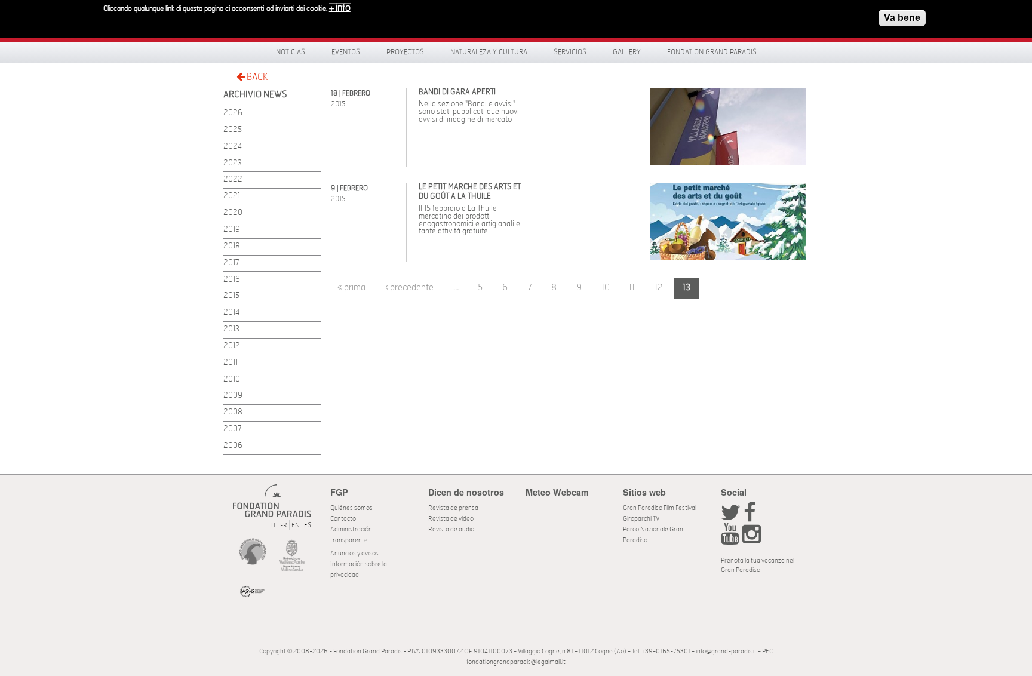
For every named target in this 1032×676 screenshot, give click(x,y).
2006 (232, 446)
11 (632, 287)
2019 (231, 229)
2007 (232, 429)
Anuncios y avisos (354, 553)
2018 (231, 246)
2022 (232, 179)
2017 (231, 263)
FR (283, 525)
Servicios (570, 52)
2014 (231, 313)
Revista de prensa (453, 508)
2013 (231, 329)
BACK (256, 77)
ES (307, 525)
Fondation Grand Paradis (712, 52)
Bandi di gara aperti (457, 92)
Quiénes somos (351, 508)
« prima (351, 287)
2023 (232, 163)
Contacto (343, 518)
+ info (340, 8)
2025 (232, 130)
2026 (232, 113)
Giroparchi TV (641, 518)
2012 (231, 346)
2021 (231, 196)
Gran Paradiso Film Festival (659, 508)
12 (659, 287)
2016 (231, 280)
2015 (231, 296)
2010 (231, 379)
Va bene (902, 18)
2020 (232, 213)
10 (605, 287)
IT (273, 525)
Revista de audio (451, 529)
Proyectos (405, 52)
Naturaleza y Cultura (488, 52)
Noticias (290, 52)
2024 (232, 146)
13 (686, 287)
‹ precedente (409, 287)
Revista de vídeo (451, 518)
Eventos (345, 52)
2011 (230, 363)
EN (295, 525)
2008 (232, 412)
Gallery (627, 52)
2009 (232, 396)
